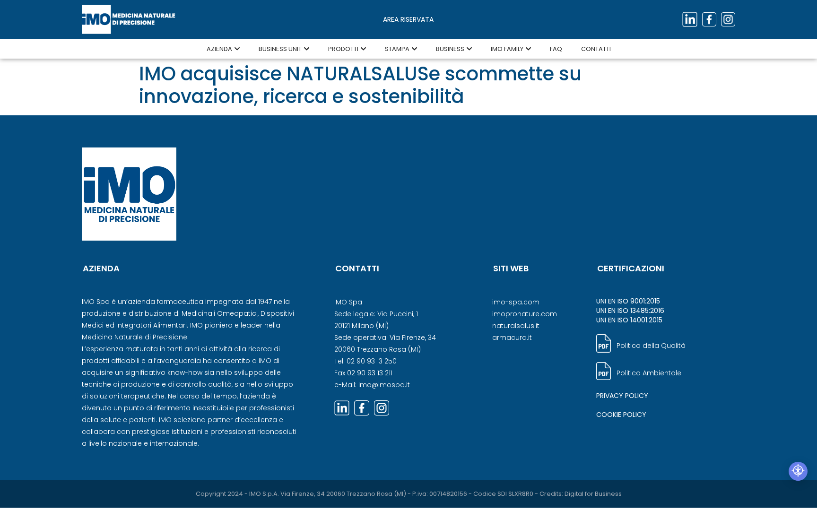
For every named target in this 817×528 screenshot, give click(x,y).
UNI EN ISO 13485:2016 (630, 310)
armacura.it (512, 337)
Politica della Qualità (651, 345)
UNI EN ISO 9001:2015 (628, 301)
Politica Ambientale (649, 373)
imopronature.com (524, 314)
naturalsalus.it (515, 325)
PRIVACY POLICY (622, 395)
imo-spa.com (515, 302)
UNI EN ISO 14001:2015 (629, 320)
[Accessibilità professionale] (798, 471)
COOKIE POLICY (621, 414)
